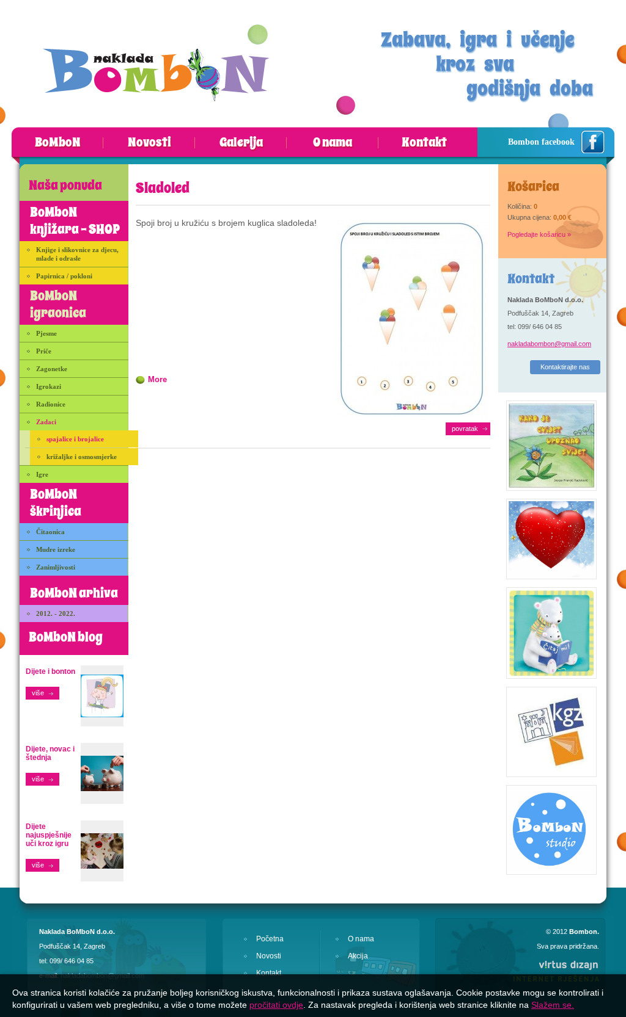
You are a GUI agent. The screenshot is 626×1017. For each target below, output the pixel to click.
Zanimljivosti (55, 567)
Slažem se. (552, 1005)
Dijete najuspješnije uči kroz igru (49, 835)
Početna (270, 939)
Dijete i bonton (50, 671)
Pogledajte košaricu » (539, 234)
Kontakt (424, 142)
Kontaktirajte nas (565, 367)
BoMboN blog (66, 637)
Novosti (149, 142)
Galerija (241, 142)
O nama (332, 142)
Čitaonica (50, 531)
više (38, 693)
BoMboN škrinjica (55, 503)
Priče (43, 351)
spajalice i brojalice (75, 439)
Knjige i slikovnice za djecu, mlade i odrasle (77, 254)
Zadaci (46, 421)
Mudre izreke (55, 549)
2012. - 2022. (55, 613)
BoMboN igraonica (58, 304)
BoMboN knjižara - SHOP (75, 221)
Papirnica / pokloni (64, 276)
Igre (42, 474)
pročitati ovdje (276, 1005)
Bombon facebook (541, 142)
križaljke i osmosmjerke (81, 456)
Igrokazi (48, 386)
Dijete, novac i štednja (50, 753)
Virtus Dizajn (555, 971)
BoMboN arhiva (74, 593)
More (157, 379)
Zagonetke (51, 368)
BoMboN (58, 142)
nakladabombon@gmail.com (549, 343)
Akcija (358, 956)
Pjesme (46, 333)
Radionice (50, 404)
